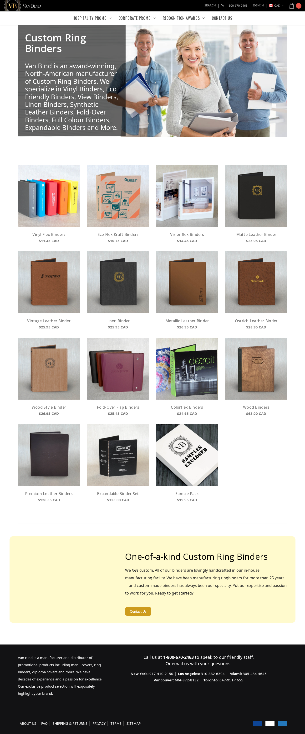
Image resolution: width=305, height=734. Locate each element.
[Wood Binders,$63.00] (256, 369)
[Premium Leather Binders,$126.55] (49, 455)
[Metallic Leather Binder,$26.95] (187, 282)
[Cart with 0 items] (293, 5)
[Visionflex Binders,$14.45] (187, 196)
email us (180, 663)
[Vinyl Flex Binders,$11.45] (49, 196)
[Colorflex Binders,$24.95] (187, 369)
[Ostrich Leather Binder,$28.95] (256, 282)
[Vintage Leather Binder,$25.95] (49, 282)
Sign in (258, 5)
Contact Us (138, 611)
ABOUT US (28, 723)
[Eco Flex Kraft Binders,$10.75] (118, 196)
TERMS (116, 723)
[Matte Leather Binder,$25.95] (256, 196)
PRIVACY (99, 723)
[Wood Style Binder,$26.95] (49, 369)
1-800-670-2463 (236, 5)
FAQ (44, 723)
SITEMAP (134, 723)
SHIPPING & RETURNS (70, 723)
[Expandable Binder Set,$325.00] (118, 455)
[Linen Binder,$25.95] (118, 282)
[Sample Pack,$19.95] (187, 455)
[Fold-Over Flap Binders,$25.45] (118, 369)
